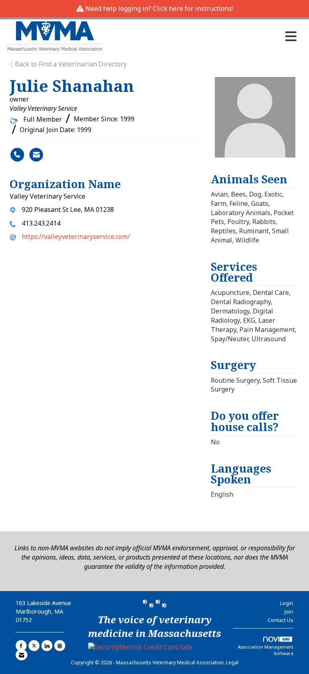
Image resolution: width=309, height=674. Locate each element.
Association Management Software (265, 650)
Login (286, 603)
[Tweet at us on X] (34, 645)
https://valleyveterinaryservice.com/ (76, 236)
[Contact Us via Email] (21, 654)
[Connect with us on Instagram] (59, 645)
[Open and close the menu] (202, 36)
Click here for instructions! (193, 8)
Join (288, 611)
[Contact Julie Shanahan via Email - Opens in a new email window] (36, 154)
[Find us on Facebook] (21, 645)
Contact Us (280, 620)
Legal (232, 662)
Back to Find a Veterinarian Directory (70, 64)
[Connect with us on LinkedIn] (46, 645)
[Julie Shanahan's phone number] (17, 154)
